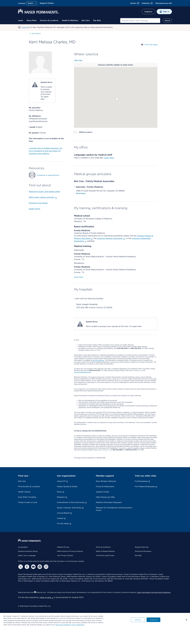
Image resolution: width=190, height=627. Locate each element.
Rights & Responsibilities (105, 551)
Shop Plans (32, 20)
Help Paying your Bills (105, 497)
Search (167, 20)
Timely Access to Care (27, 502)
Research (61, 497)
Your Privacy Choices (65, 555)
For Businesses (141, 481)
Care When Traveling (27, 497)
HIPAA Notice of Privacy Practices (70, 551)
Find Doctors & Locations (29, 486)
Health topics (34, 209)
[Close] (186, 619)
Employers (146, 3)
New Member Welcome (106, 481)
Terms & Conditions (103, 547)
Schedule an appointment (48, 175)
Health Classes (24, 492)
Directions (81, 193)
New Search (36, 33)
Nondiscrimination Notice (28, 551)
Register (148, 12)
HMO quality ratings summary (42, 197)
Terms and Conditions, (63, 625)
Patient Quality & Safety (67, 486)
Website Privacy (63, 547)
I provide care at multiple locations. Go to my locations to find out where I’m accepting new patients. (45, 151)
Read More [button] (78, 277)
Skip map (78, 60)
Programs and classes (38, 203)
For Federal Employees (145, 486)
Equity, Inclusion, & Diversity (69, 508)
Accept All (153, 620)
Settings (138, 620)
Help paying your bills (163, 3)
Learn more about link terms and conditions (154, 592)
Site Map (138, 555)
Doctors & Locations (49, 20)
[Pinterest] (39, 566)
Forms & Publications (105, 486)
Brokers (133, 3)
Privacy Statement (77, 625)
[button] (117, 98)
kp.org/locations (98, 360)
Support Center (47, 3)
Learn (20, 20)
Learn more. (109, 158)
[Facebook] (26, 566)
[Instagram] (46, 566)
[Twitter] (20, 566)
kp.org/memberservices (82, 372)
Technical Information (143, 551)
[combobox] (140, 20)
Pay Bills (97, 20)
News (59, 492)
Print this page (151, 45)
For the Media (63, 523)
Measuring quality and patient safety (44, 191)
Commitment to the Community (70, 502)
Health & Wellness (70, 20)
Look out (25, 27)
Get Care (86, 20)
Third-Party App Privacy (105, 555)
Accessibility (23, 547)
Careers (60, 518)
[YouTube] (33, 566)
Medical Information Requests (109, 502)
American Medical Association (110, 238)
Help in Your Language (26, 555)
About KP (61, 481)
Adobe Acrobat (45, 597)
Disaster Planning (141, 547)
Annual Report (63, 513)
